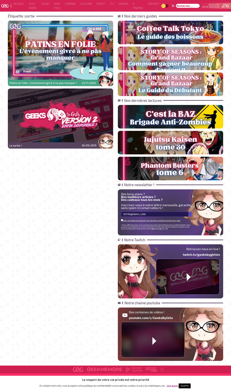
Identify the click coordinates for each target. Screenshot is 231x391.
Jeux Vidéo (32, 6)
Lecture (86, 3)
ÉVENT (100, 3)
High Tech (57, 6)
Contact (154, 3)
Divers (123, 3)
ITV (112, 3)
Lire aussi (172, 385)
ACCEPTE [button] (185, 386)
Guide (45, 3)
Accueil (19, 3)
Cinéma (70, 3)
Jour (164, 5)
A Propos (138, 6)
